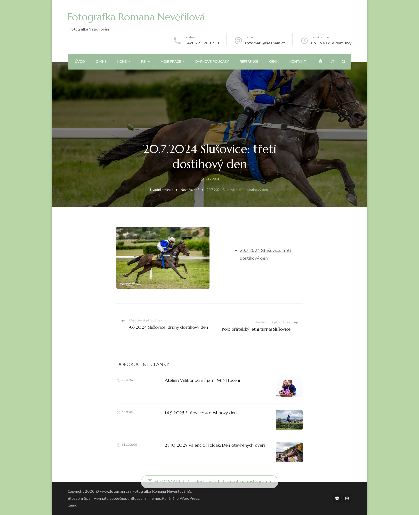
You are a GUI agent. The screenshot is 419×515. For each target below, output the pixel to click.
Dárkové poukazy (212, 61)
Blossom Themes (145, 498)
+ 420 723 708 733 (201, 43)
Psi (143, 61)
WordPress (189, 498)
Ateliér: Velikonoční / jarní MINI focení (202, 380)
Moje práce (171, 61)
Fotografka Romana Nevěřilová (136, 17)
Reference (249, 61)
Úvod (80, 61)
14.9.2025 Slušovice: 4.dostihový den (201, 412)
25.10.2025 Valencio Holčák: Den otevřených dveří (215, 445)
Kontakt (298, 61)
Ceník (274, 61)
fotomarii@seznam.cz (265, 43)
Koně (122, 61)
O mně (101, 61)
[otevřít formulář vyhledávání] (343, 61)
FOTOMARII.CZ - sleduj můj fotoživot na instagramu (212, 482)
